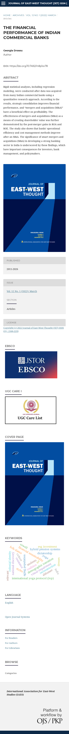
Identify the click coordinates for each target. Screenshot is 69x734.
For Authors (11, 642)
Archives (18, 15)
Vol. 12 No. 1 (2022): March (41, 15)
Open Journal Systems (17, 616)
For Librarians (12, 647)
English (9, 602)
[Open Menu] (3, 3)
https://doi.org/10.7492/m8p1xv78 (29, 66)
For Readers (11, 637)
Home (7, 15)
